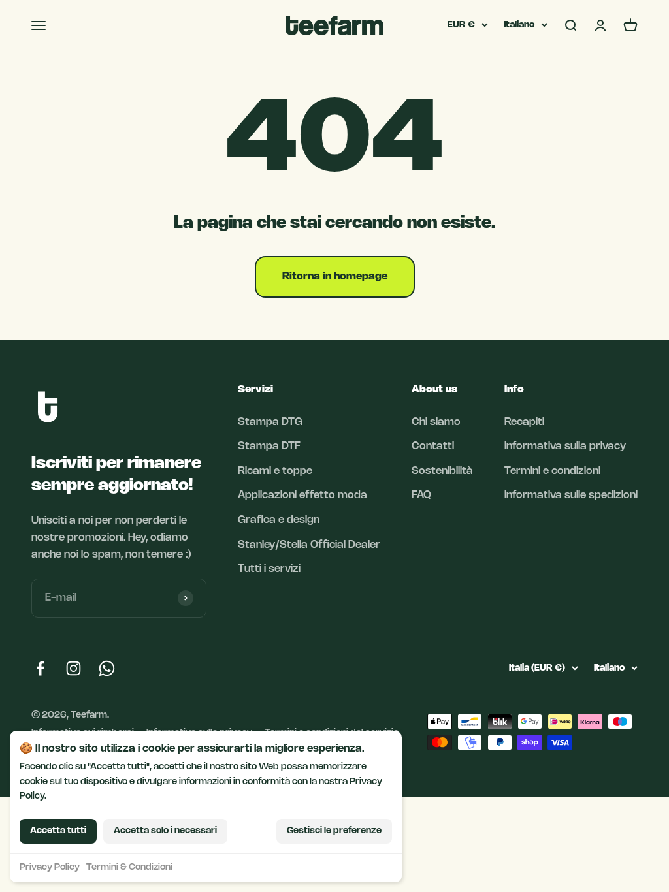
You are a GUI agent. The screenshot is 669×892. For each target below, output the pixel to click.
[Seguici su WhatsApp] (107, 668)
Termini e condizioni (552, 471)
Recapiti (524, 422)
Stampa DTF (269, 446)
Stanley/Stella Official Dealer (309, 545)
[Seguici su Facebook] (40, 668)
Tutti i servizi (269, 569)
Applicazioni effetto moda (302, 495)
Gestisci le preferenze (334, 831)
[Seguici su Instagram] (73, 668)
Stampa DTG (270, 422)
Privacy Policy (50, 867)
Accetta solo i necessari (165, 831)
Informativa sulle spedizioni (571, 495)
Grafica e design (278, 520)
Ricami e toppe (275, 471)
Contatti (433, 446)
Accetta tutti (58, 831)
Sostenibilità (442, 471)
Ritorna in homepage (334, 276)
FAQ (421, 495)
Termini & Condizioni (129, 867)
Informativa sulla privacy (565, 446)
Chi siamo (436, 422)
